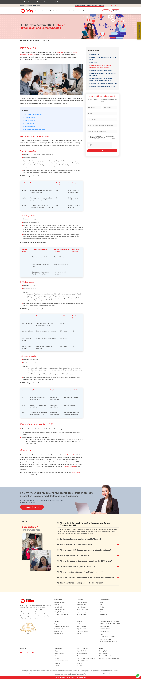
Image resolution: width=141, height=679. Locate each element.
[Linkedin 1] (112, 5)
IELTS (35, 40)
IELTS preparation (70, 455)
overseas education (70, 466)
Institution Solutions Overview (109, 621)
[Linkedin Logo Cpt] (21, 652)
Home (22, 40)
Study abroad (36, 5)
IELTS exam (60, 52)
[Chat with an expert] (138, 676)
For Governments (40, 2)
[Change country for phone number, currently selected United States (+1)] (89, 119)
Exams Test (28, 40)
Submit (102, 150)
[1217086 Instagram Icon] (119, 5)
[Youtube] (33, 652)
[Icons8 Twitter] (30, 652)
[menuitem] (39, 11)
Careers (22, 5)
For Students (26, 2)
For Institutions (55, 2)
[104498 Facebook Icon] (115, 5)
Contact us (29, 5)
